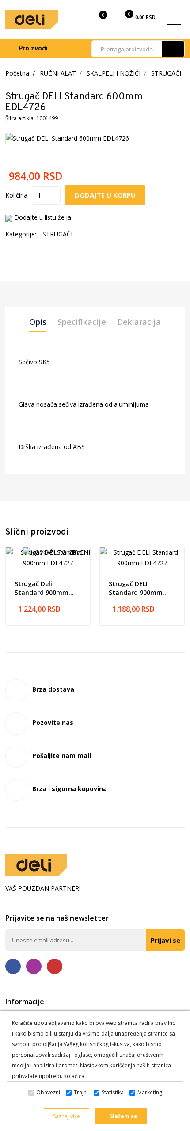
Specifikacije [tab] (81, 321)
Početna (17, 73)
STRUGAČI (166, 73)
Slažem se (122, 1116)
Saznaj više (66, 1116)
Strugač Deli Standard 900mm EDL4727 (41, 588)
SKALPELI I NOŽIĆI (114, 73)
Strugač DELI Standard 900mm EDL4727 (136, 588)
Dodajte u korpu (105, 194)
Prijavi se (165, 940)
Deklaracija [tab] (139, 321)
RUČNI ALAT (58, 73)
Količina (16, 195)
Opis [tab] (37, 321)
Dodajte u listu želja (42, 217)
